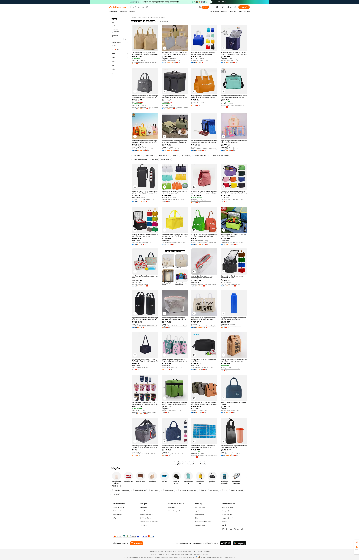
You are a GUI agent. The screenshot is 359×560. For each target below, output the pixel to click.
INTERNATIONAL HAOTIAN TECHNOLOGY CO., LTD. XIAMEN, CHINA (204, 149)
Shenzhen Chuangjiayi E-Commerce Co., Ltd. (145, 107)
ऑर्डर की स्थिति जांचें (227, 514)
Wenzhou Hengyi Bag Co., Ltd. (141, 367)
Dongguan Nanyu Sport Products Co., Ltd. (144, 412)
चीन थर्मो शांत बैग (214, 490)
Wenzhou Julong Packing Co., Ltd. (171, 410)
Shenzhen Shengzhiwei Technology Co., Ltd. (174, 199)
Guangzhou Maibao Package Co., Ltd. (172, 149)
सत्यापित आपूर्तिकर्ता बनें (227, 518)
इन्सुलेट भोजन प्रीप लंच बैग (237, 490)
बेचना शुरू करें (225, 511)
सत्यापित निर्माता (171, 507)
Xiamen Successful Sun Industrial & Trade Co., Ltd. (175, 107)
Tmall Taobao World (170, 551)
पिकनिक (204, 490)
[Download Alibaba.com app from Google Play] (239, 543)
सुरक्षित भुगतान (143, 507)
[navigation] (120, 241)
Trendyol (199, 551)
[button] (199, 7)
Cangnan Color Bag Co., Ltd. (140, 284)
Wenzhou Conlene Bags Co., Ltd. (141, 242)
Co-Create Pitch (118, 511)
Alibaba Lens (121, 543)
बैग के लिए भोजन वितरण (169, 490)
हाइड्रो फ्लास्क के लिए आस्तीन (141, 159)
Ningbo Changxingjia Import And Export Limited (204, 242)
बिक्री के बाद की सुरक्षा (145, 518)
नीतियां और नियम (144, 525)
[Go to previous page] (174, 463)
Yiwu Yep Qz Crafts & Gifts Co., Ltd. (201, 201)
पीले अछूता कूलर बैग (186, 155)
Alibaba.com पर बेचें (227, 507)
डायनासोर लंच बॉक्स (155, 490)
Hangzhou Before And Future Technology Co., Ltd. (175, 326)
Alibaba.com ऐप (197, 543)
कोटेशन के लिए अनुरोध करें (174, 511)
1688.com (160, 551)
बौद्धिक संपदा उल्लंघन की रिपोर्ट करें (203, 521)
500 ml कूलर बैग (167, 159)
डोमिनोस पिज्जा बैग (149, 155)
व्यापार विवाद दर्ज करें (199, 514)
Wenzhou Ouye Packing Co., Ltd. (230, 410)
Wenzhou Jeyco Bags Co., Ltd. (229, 60)
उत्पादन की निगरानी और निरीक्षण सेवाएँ (149, 521)
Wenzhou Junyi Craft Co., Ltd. (199, 60)
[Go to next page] (204, 463)
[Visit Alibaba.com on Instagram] (235, 529)
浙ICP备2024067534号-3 (227, 557)
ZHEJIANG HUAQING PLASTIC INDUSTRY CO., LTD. (145, 326)
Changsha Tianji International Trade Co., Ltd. (174, 453)
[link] (356, 542)
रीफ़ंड (196, 518)
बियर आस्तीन (155, 159)
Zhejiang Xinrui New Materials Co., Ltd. (232, 242)
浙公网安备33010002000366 (210, 557)
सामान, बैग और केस (142, 17)
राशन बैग (174, 155)
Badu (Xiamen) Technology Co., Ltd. (231, 326)
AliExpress (153, 551)
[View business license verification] (196, 557)
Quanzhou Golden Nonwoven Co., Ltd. (202, 103)
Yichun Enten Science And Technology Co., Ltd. (204, 326)
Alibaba (133, 17)
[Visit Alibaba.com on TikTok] (242, 529)
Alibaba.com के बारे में (119, 503)
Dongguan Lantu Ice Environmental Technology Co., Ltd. (204, 455)
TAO (194, 551)
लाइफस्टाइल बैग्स (154, 17)
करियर (114, 518)
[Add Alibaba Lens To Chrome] (136, 543)
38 (200, 463)
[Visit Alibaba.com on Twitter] (231, 529)
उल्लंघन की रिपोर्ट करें (200, 525)
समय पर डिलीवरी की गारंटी (146, 514)
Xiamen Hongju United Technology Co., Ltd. (203, 284)
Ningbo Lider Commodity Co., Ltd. (230, 369)
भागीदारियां (224, 521)
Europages (207, 551)
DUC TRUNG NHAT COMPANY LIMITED (143, 453)
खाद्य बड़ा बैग (116, 494)
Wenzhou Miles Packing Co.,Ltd (171, 60)
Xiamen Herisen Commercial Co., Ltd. (202, 367)
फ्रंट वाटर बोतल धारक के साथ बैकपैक (121, 490)
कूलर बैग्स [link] (163, 17)
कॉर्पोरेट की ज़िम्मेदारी (117, 514)
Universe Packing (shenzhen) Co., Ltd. (143, 199)
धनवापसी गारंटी (143, 511)
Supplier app (187, 543)
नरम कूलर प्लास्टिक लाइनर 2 (201, 155)
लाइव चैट (197, 511)
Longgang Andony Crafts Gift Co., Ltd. (232, 199)
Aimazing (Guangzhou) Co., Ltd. (230, 149)
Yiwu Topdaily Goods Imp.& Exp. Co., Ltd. (173, 242)
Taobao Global (187, 551)
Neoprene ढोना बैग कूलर (140, 490)
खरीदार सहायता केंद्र (200, 507)
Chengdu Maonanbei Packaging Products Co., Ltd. (145, 62)
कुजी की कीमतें (137, 155)
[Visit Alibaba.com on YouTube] (238, 529)
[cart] (223, 7)
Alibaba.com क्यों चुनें (118, 507)
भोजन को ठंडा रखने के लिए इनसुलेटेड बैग (221, 155)
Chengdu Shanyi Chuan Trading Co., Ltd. (232, 105)
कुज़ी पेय (225, 490)
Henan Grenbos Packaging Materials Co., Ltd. (145, 149)
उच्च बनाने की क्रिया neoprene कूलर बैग (188, 490)
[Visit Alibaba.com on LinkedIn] (227, 529)
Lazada (180, 551)
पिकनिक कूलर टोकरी (163, 155)
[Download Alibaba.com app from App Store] (225, 543)
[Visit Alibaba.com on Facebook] (223, 529)
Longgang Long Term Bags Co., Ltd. (172, 367)
